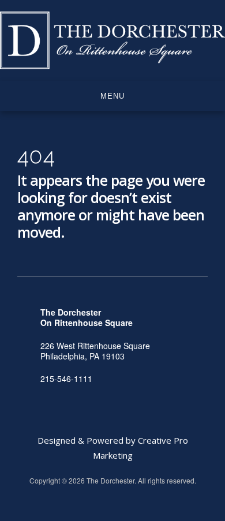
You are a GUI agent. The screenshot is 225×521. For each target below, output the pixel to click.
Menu (112, 96)
